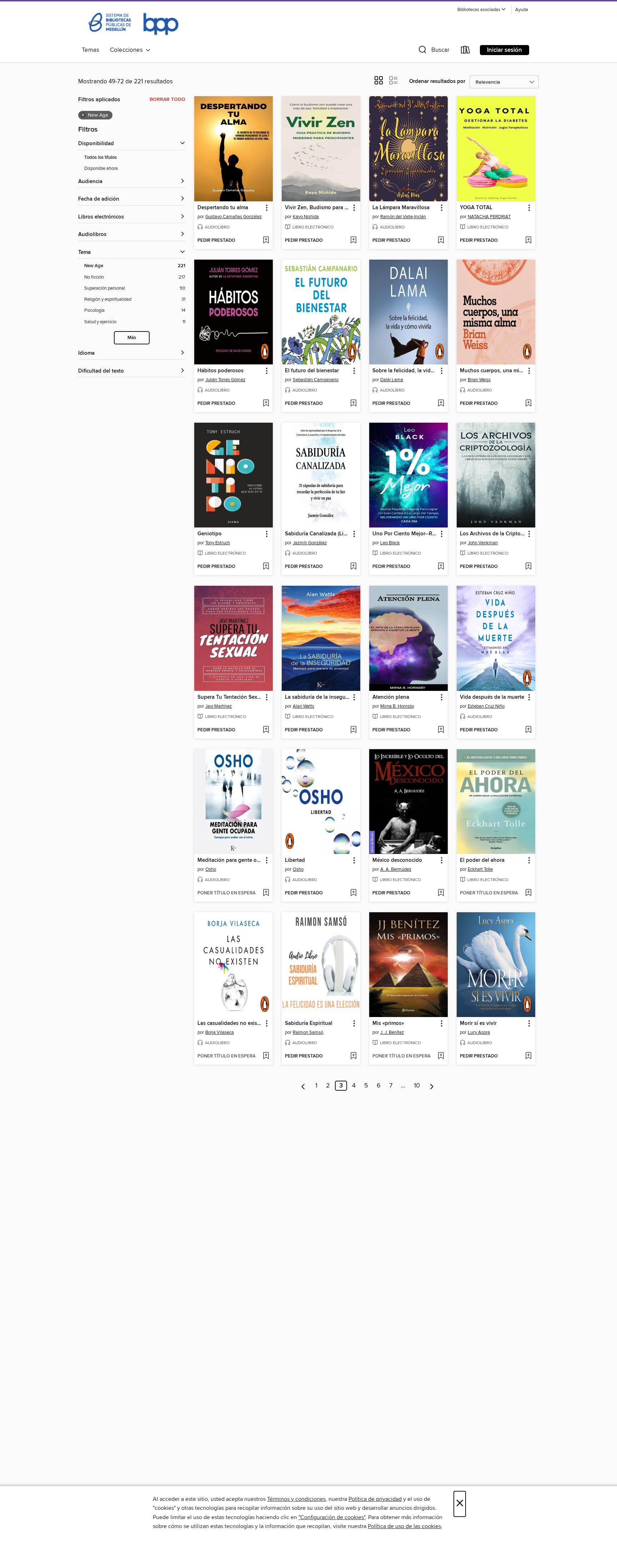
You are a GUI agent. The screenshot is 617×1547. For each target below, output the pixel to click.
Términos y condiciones (296, 1499)
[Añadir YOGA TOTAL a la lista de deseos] (528, 240)
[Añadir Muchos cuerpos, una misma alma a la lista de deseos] (528, 403)
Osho (210, 869)
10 (417, 1086)
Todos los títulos (100, 157)
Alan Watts (303, 706)
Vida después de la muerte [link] (492, 697)
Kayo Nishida (306, 217)
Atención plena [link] (390, 697)
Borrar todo (167, 99)
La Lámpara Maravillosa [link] (401, 208)
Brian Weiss (479, 380)
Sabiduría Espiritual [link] (308, 1023)
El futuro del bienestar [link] (312, 371)
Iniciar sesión (504, 50)
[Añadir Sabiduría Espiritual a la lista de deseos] (353, 1056)
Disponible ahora (101, 168)
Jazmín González (310, 543)
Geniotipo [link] (209, 534)
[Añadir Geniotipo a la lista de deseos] (265, 566)
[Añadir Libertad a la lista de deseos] (353, 893)
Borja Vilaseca (219, 1032)
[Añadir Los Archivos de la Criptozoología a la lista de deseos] (528, 566)
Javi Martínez (218, 706)
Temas (90, 50)
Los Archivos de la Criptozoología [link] (492, 534)
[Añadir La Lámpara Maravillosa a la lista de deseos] (440, 240)
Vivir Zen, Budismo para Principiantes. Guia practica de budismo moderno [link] (317, 208)
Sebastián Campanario (315, 380)
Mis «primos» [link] (388, 1023)
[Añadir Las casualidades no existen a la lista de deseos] (265, 1056)
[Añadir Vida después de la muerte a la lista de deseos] (528, 730)
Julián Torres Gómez (225, 380)
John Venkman (483, 543)
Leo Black (390, 543)
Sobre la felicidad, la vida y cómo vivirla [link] (405, 371)
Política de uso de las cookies (404, 1526)
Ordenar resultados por (437, 81)
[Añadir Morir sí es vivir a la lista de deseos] (528, 1056)
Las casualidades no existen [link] (230, 1023)
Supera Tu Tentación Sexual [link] (230, 697)
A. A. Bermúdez (395, 869)
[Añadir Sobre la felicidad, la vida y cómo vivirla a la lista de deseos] (440, 403)
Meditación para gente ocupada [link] (230, 860)
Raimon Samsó (308, 1032)
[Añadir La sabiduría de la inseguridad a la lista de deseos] (353, 730)
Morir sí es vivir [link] (478, 1023)
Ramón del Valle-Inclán (403, 217)
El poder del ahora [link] (482, 860)
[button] (481, 10)
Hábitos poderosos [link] (220, 371)
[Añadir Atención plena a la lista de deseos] (440, 730)
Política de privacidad (375, 1499)
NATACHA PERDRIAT (489, 217)
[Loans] (465, 51)
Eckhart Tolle (480, 869)
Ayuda (521, 10)
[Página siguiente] (432, 1085)
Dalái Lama (391, 380)
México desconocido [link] (397, 860)
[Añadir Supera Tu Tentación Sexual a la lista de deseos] (265, 730)
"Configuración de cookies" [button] (332, 1517)
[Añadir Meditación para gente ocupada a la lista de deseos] (265, 893)
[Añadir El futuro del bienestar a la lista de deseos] (353, 403)
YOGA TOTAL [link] (476, 208)
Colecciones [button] (128, 50)
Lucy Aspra (479, 1032)
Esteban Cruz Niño (486, 706)
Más (131, 338)
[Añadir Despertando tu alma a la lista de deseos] (265, 240)
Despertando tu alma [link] (222, 208)
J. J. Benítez (392, 1032)
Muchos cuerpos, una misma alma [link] (492, 371)
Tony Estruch (217, 543)
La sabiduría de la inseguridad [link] (317, 697)
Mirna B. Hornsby (397, 706)
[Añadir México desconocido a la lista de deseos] (440, 893)
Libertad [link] (295, 860)
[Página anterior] (303, 1085)
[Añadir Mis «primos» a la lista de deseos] (440, 1056)
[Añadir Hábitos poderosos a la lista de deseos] (265, 403)
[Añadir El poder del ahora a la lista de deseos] (528, 893)
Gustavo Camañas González (233, 217)
